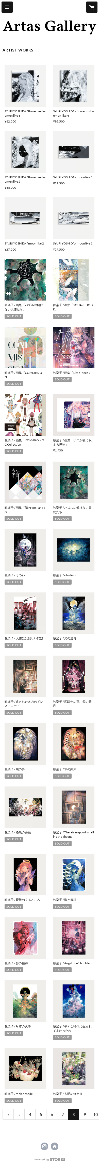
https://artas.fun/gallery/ (54, 1146)
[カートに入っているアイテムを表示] (91, 7)
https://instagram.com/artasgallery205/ (44, 1146)
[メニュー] (7, 7)
